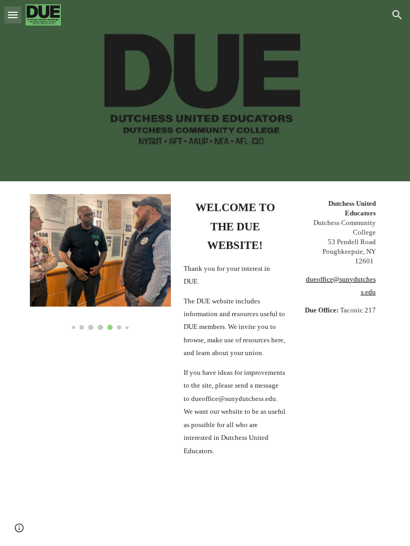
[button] (13, 14)
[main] (234, 327)
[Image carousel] (100, 262)
